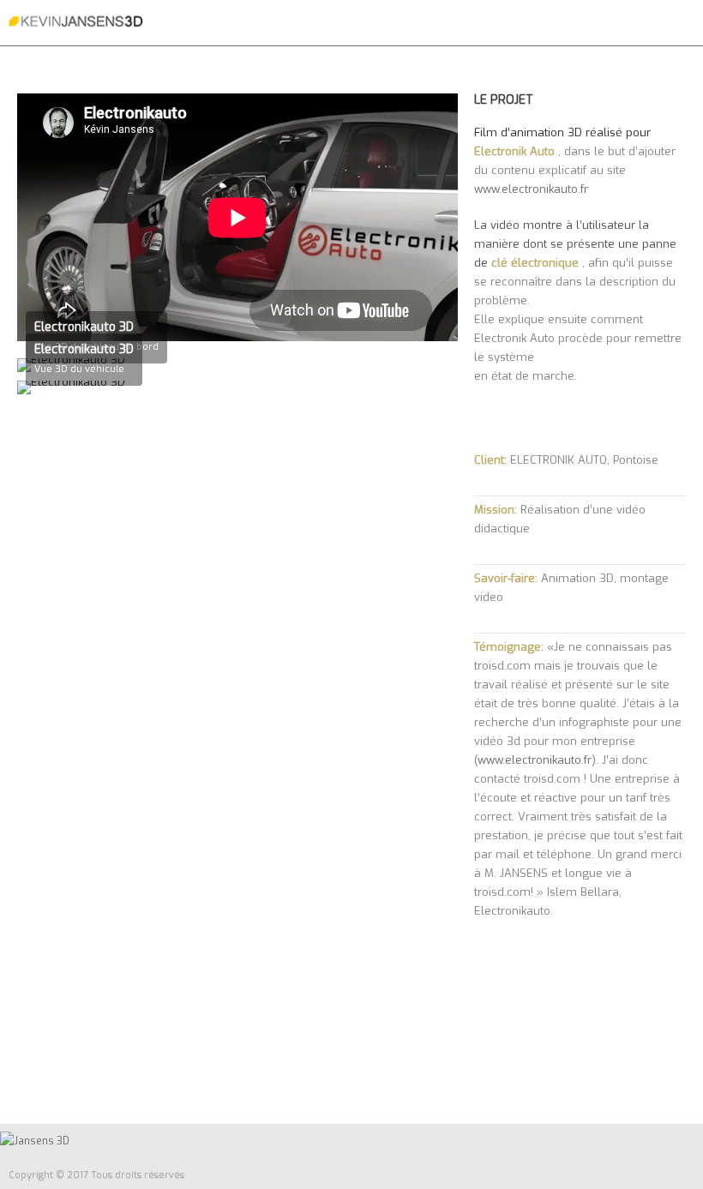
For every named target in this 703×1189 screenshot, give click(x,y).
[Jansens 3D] (76, 21)
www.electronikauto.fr (531, 189)
